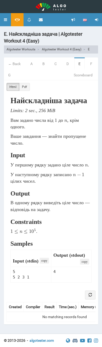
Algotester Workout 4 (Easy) (61, 49)
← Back (14, 64)
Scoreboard (83, 75)
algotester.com (42, 340)
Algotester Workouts (21, 49)
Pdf (24, 87)
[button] (5, 19)
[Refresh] (90, 295)
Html (12, 87)
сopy (44, 260)
